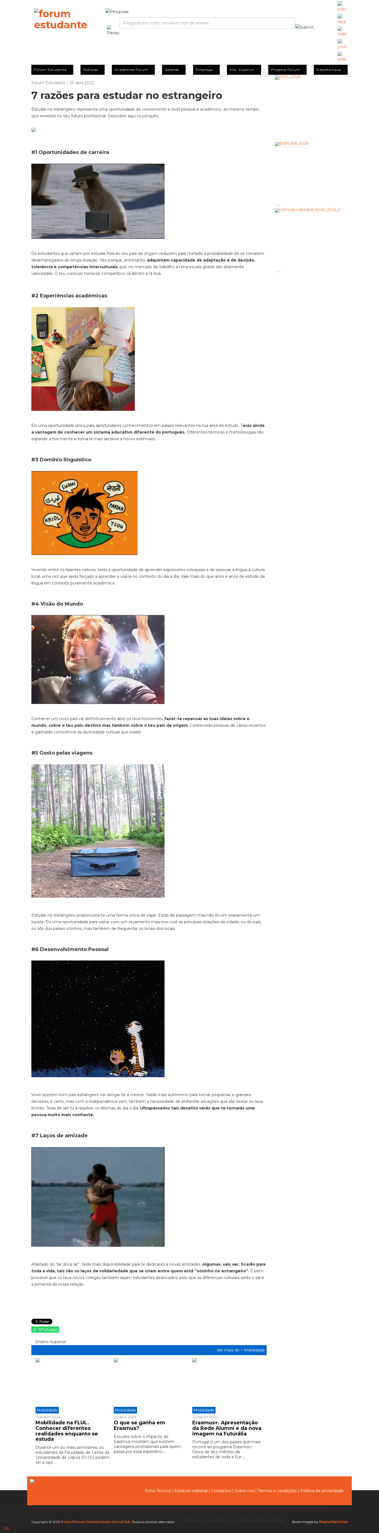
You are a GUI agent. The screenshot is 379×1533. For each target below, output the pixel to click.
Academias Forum (131, 70)
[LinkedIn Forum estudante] (342, 57)
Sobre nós (244, 1490)
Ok (6, 1528)
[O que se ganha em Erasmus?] (149, 1385)
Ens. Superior (242, 70)
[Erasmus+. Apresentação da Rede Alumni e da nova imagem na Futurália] (227, 1385)
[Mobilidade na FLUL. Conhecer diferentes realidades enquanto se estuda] (73, 1385)
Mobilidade (254, 1350)
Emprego (204, 70)
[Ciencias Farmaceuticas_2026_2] (311, 238)
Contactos (221, 1490)
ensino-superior (50, 1341)
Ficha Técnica (158, 1490)
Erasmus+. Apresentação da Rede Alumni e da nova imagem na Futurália (226, 1428)
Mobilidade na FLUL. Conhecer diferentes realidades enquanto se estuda (67, 1431)
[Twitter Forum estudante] (342, 32)
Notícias (90, 70)
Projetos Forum (285, 70)
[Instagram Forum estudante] (342, 7)
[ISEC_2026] (311, 105)
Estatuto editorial (191, 1490)
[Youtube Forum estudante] (342, 44)
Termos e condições (277, 1490)
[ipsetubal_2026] (311, 172)
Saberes (172, 70)
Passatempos (329, 70)
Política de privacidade (321, 1490)
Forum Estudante (50, 70)
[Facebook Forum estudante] (342, 19)
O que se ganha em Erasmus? (139, 1425)
